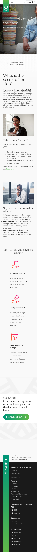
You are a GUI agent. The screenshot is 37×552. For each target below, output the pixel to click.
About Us (14, 470)
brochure (10, 169)
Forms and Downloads (19, 494)
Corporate (14, 486)
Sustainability (15, 473)
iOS (15, 510)
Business (14, 484)
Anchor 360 (15, 499)
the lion (21, 64)
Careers (13, 489)
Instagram (18, 541)
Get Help (14, 521)
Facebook (17, 533)
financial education (16, 63)
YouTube (17, 539)
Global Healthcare (17, 496)
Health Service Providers (19, 524)
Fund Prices (15, 491)
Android (17, 513)
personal (13, 63)
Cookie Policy (22, 457)
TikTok (16, 547)
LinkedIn (17, 544)
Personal (14, 481)
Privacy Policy (15, 457)
